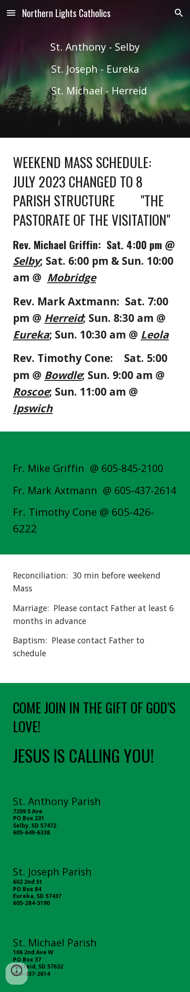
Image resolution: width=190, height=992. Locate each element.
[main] (95, 69)
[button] (11, 12)
